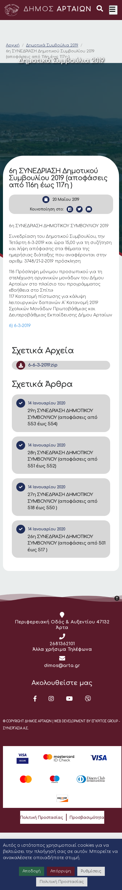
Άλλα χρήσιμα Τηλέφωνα (62, 649)
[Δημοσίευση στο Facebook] (70, 209)
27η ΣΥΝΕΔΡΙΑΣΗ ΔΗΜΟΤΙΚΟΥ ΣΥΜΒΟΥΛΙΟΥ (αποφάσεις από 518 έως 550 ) (62, 501)
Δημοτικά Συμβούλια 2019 (52, 45)
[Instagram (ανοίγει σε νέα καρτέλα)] (51, 698)
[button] (100, 9)
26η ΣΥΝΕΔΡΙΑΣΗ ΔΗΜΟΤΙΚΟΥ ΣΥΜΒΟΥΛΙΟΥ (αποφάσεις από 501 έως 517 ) (66, 543)
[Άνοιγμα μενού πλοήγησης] (113, 10)
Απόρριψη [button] (60, 871)
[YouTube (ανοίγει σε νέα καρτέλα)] (69, 698)
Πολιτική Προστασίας (41, 818)
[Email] (89, 209)
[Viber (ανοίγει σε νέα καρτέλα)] (88, 698)
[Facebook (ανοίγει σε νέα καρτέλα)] (35, 698)
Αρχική (13, 45)
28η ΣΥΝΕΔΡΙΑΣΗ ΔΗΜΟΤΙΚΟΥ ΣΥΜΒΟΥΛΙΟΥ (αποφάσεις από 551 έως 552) (62, 459)
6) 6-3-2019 (20, 325)
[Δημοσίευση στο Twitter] (79, 209)
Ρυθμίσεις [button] (91, 871)
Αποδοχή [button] (32, 871)
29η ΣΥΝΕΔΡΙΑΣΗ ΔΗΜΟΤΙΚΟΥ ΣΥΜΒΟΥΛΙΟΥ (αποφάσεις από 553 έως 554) (62, 417)
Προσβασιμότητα (87, 818)
